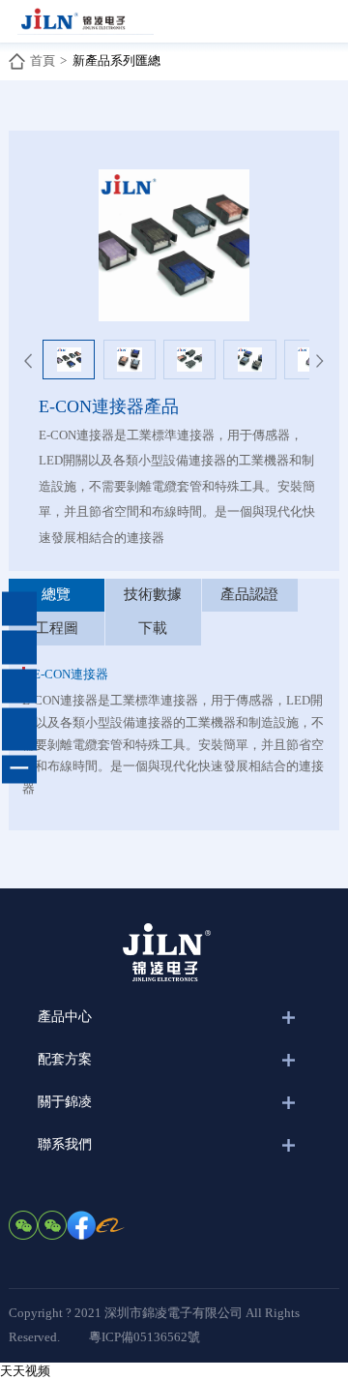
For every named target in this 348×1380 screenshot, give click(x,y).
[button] (28, 367)
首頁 (42, 60)
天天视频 (25, 1371)
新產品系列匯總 (116, 60)
